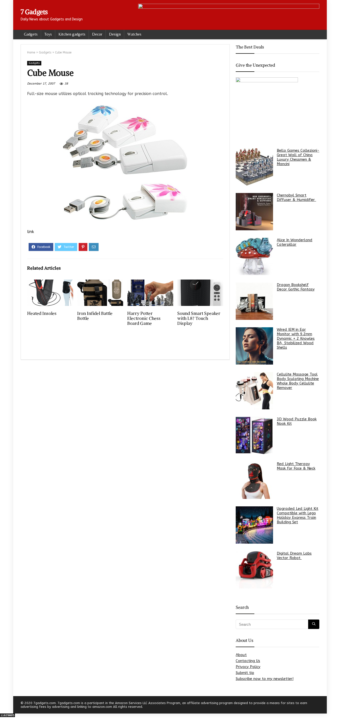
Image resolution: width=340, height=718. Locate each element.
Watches (134, 34)
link (30, 231)
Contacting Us (248, 661)
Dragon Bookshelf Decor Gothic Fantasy (296, 287)
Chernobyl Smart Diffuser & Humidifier (296, 197)
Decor (97, 34)
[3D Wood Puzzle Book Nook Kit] (254, 435)
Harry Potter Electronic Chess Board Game (144, 318)
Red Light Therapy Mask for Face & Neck (296, 466)
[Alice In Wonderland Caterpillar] (254, 256)
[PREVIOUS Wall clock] (5, 705)
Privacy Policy (248, 667)
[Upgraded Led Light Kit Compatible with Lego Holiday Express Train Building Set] (254, 525)
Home (31, 52)
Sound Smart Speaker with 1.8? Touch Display (198, 318)
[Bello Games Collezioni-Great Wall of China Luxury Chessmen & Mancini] (254, 167)
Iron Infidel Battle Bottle (95, 316)
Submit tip (245, 672)
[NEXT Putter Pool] (335, 705)
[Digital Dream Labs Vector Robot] (254, 569)
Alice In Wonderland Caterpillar (294, 242)
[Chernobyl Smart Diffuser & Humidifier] (254, 211)
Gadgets (31, 34)
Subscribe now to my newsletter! (264, 678)
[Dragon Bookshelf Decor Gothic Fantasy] (254, 301)
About (241, 655)
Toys (48, 34)
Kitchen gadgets (71, 34)
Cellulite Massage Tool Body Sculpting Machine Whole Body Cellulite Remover (298, 381)
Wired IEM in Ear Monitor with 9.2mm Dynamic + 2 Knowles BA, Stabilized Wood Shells (296, 338)
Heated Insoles (42, 313)
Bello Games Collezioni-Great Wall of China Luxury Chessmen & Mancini (298, 157)
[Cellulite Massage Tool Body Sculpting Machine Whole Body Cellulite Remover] (254, 390)
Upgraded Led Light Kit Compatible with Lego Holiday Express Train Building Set (297, 515)
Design (115, 34)
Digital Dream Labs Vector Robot (294, 555)
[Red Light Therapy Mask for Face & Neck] (254, 480)
